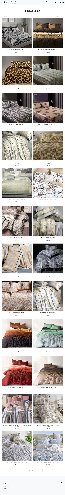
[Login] (60, 2)
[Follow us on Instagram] (58, 482)
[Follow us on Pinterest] (61, 482)
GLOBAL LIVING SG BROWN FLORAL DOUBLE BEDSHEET (48, 124)
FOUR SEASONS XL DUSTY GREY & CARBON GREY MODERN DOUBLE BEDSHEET (17, 425)
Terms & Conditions (5, 486)
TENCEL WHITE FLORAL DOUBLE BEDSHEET (48, 199)
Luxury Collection (25, 1)
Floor (16, 1)
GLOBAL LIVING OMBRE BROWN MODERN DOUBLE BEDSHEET (48, 387)
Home (3, 7)
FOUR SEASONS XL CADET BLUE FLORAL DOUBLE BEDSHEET (48, 462)
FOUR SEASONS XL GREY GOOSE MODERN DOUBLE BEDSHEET (48, 425)
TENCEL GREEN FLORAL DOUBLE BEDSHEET (48, 237)
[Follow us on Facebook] (53, 482)
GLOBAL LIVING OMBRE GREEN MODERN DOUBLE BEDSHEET (48, 350)
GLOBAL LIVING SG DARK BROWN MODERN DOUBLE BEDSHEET (48, 49)
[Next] (43, 470)
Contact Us (4, 483)
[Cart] (62, 2)
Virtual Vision (13, 3)
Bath (33, 1)
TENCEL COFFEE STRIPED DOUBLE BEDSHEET (17, 237)
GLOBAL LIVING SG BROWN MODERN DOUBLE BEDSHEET (17, 87)
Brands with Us (38, 1)
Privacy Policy (4, 485)
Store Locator (4, 488)
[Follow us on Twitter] (56, 482)
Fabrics (12, 1)
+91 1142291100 (17, 481)
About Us (3, 481)
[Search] (58, 2)
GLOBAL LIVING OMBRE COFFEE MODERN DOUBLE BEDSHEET (17, 350)
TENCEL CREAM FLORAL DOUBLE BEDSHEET (17, 162)
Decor (20, 1)
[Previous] (21, 470)
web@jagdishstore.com (19, 483)
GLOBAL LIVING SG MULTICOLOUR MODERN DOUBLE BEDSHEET (48, 87)
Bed (30, 1)
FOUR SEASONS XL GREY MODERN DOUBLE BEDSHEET (17, 462)
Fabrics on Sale (45, 1)
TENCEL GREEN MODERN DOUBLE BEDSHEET (17, 199)
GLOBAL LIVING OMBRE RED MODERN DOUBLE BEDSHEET (17, 387)
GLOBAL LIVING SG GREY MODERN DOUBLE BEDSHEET (17, 49)
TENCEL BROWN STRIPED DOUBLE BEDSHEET (48, 162)
